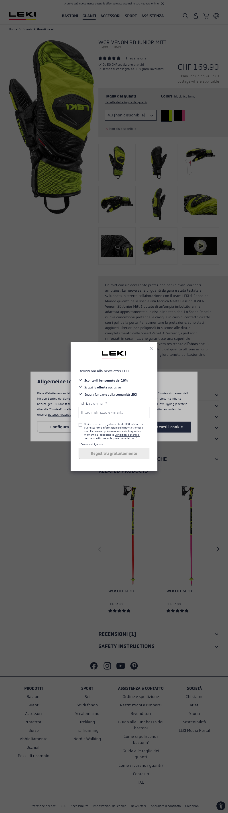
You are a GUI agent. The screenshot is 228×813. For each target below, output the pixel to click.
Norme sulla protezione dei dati (116, 438)
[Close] (151, 348)
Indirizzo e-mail (93, 403)
